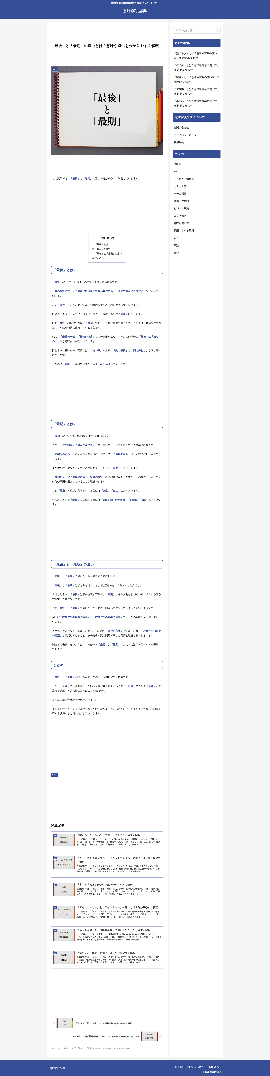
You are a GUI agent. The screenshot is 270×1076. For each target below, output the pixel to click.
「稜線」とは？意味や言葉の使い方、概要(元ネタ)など (196, 79)
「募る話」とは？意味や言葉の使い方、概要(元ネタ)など (196, 103)
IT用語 (177, 164)
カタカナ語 (180, 186)
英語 (176, 245)
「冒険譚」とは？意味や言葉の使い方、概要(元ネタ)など (196, 91)
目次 (102, 238)
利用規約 (179, 142)
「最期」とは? (102, 249)
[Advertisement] (107, 33)
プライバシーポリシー (186, 135)
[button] (217, 30)
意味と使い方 (181, 223)
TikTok (178, 171)
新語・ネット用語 (184, 230)
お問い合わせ (181, 127)
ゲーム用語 (180, 193)
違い (55, 775)
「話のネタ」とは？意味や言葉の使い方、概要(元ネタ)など (195, 55)
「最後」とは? (102, 244)
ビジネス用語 (181, 208)
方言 (176, 237)
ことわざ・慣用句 (184, 178)
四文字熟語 (180, 215)
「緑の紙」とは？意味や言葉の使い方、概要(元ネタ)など (196, 67)
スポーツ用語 (181, 201)
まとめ (98, 258)
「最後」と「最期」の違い (108, 253)
